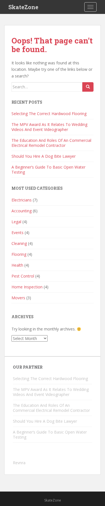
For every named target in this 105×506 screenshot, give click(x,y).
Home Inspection (27, 287)
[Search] (88, 87)
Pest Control (22, 276)
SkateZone (23, 7)
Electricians (21, 200)
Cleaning (19, 243)
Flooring (18, 254)
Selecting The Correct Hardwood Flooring (49, 113)
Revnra (19, 462)
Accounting (21, 210)
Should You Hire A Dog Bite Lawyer (43, 156)
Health (17, 265)
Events (17, 232)
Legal (16, 221)
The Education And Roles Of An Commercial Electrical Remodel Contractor (51, 143)
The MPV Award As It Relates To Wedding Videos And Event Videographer (49, 127)
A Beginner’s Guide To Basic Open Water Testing (48, 169)
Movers (18, 297)
